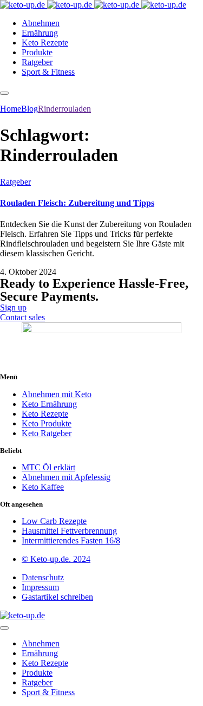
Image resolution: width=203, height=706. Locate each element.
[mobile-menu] (4, 93)
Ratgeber (15, 181)
